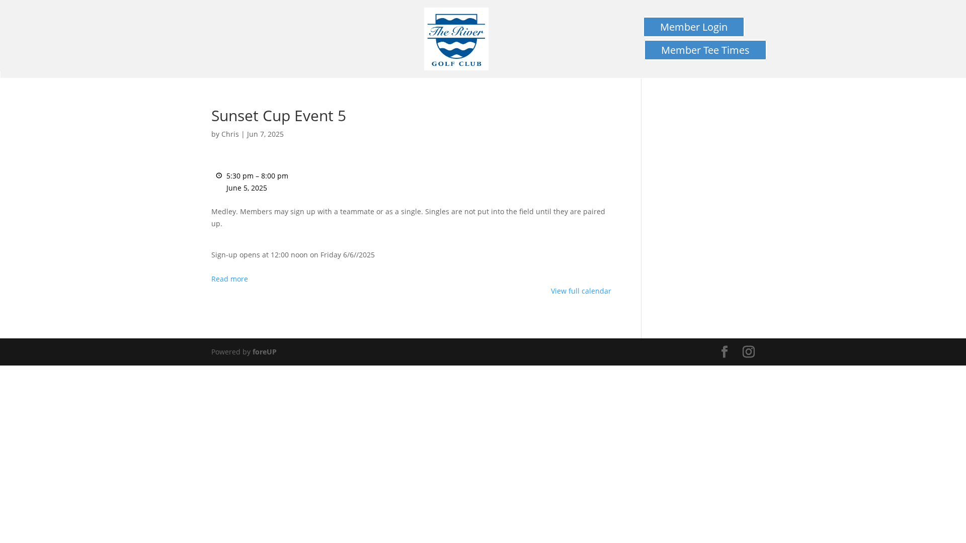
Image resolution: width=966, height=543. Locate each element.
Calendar (11, 78)
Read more (229, 279)
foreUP (265, 351)
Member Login (694, 27)
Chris (230, 134)
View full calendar (581, 291)
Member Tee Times (705, 50)
